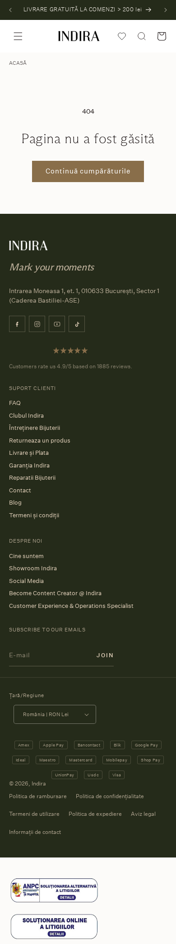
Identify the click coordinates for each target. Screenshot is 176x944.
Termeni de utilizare (34, 813)
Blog (15, 502)
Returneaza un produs (39, 440)
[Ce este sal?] (54, 901)
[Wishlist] (122, 36)
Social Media (26, 580)
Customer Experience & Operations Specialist (71, 605)
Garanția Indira (29, 465)
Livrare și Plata (29, 452)
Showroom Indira (33, 568)
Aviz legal (143, 813)
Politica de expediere (95, 813)
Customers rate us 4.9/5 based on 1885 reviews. (70, 366)
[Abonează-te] (105, 654)
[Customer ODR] (54, 938)
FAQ (15, 402)
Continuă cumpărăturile (88, 171)
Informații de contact (35, 831)
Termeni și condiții (34, 515)
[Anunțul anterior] (10, 10)
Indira (39, 783)
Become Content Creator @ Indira (55, 593)
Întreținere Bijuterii (34, 427)
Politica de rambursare (38, 796)
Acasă (18, 63)
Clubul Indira (26, 415)
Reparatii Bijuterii (32, 477)
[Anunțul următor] (166, 10)
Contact (20, 490)
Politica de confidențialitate (110, 796)
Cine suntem (26, 555)
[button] (18, 36)
